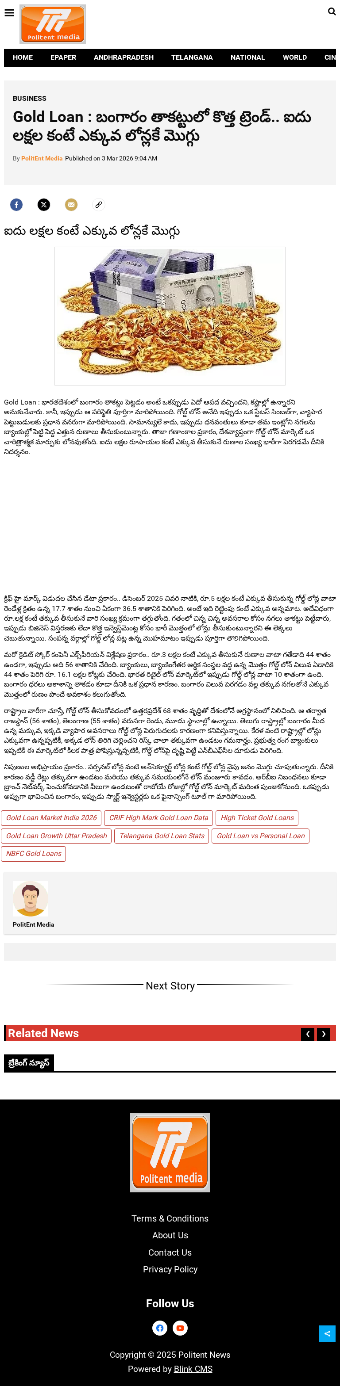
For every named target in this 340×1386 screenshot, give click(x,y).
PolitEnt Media (42, 158)
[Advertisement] (170, 525)
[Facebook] (159, 1328)
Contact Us (170, 1252)
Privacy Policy (170, 1269)
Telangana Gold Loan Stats (161, 836)
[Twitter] (43, 204)
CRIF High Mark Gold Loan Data (158, 817)
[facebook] (16, 204)
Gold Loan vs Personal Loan (260, 836)
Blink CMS (193, 1369)
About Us (170, 1235)
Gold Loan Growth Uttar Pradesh (56, 836)
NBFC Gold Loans (33, 853)
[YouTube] (180, 1328)
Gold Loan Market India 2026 (51, 817)
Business (29, 98)
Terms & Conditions (170, 1218)
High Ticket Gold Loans (257, 817)
